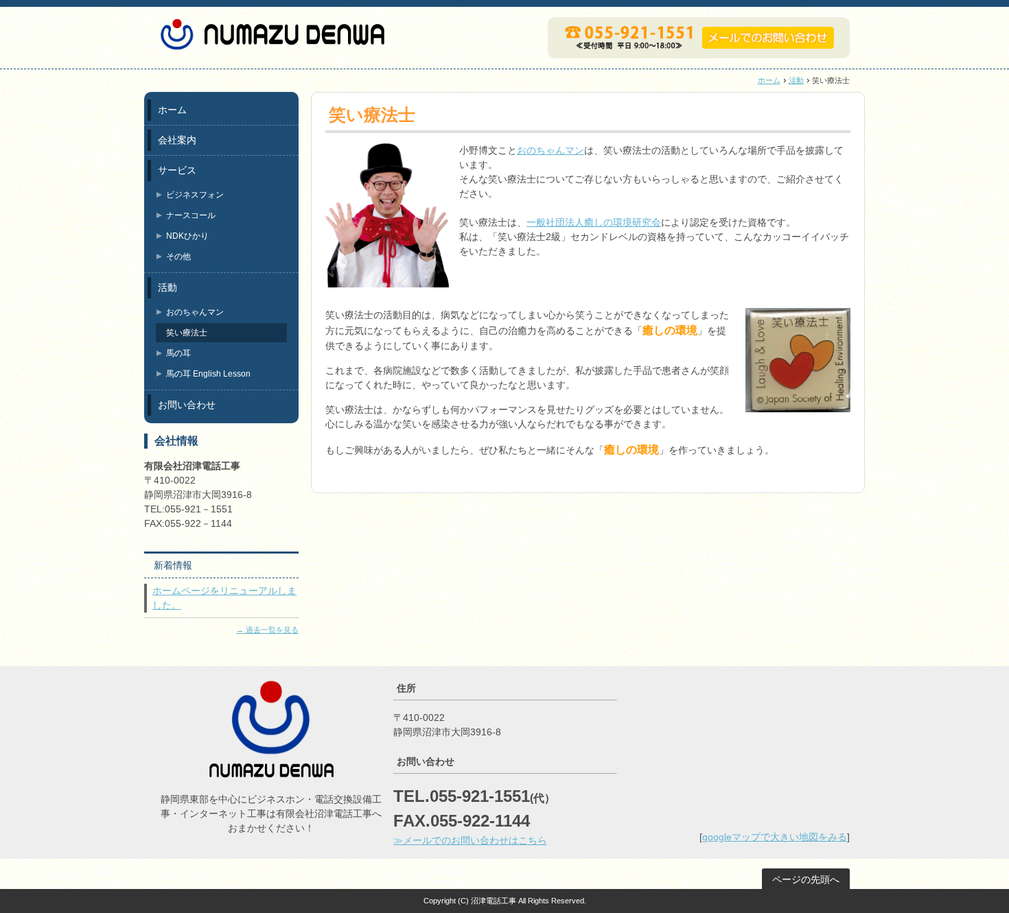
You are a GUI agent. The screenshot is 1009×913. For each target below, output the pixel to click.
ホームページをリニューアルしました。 (224, 597)
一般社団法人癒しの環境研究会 (593, 222)
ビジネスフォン (195, 195)
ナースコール (191, 215)
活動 (796, 80)
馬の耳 (178, 353)
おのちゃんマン (550, 150)
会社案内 (177, 139)
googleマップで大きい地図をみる (774, 836)
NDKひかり (187, 236)
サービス (177, 170)
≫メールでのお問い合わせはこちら (470, 840)
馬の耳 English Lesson (208, 374)
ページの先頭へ (805, 879)
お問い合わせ (187, 404)
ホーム (769, 80)
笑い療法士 (186, 332)
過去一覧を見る (272, 630)
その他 (178, 256)
